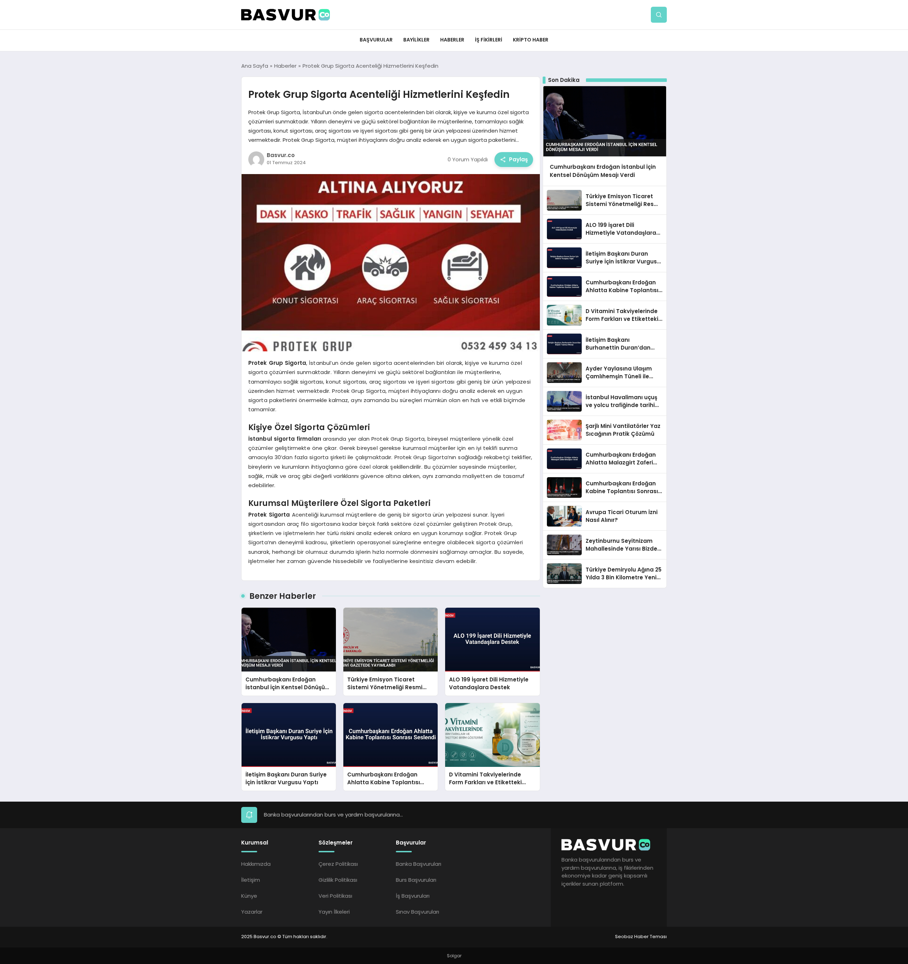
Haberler (452, 39)
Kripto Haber (530, 39)
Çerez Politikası (338, 864)
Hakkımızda (256, 864)
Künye (249, 895)
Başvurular (376, 39)
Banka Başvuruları (418, 864)
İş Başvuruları (413, 895)
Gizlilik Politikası (338, 880)
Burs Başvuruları (416, 880)
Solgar (454, 956)
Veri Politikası (335, 895)
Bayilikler (416, 39)
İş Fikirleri (488, 39)
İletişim (250, 880)
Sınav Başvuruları (417, 911)
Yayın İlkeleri (334, 911)
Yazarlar (251, 911)
